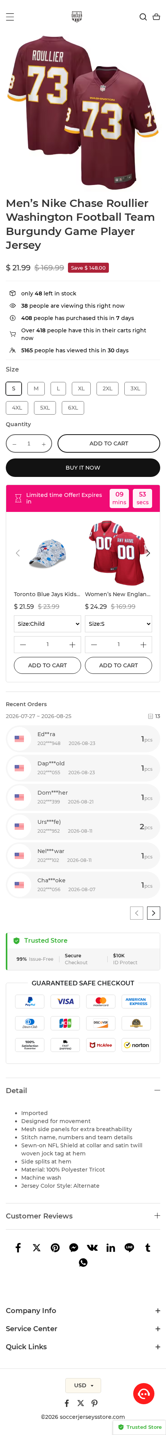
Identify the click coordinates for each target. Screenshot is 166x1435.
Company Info (31, 1311)
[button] (18, 553)
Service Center (32, 1329)
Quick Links (26, 1347)
